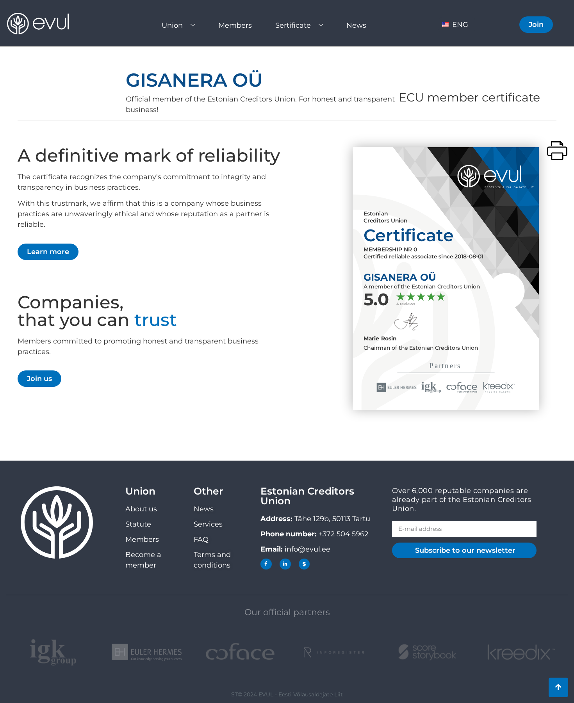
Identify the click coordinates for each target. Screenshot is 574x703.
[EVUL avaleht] (44, 24)
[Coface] (240, 652)
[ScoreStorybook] (427, 652)
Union (172, 25)
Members (235, 25)
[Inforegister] (334, 652)
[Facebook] (266, 564)
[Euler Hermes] (147, 652)
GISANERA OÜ (194, 80)
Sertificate (293, 25)
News (356, 25)
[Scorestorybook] (304, 564)
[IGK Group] (53, 652)
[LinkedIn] (285, 564)
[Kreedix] (521, 652)
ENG (459, 24)
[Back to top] (558, 687)
